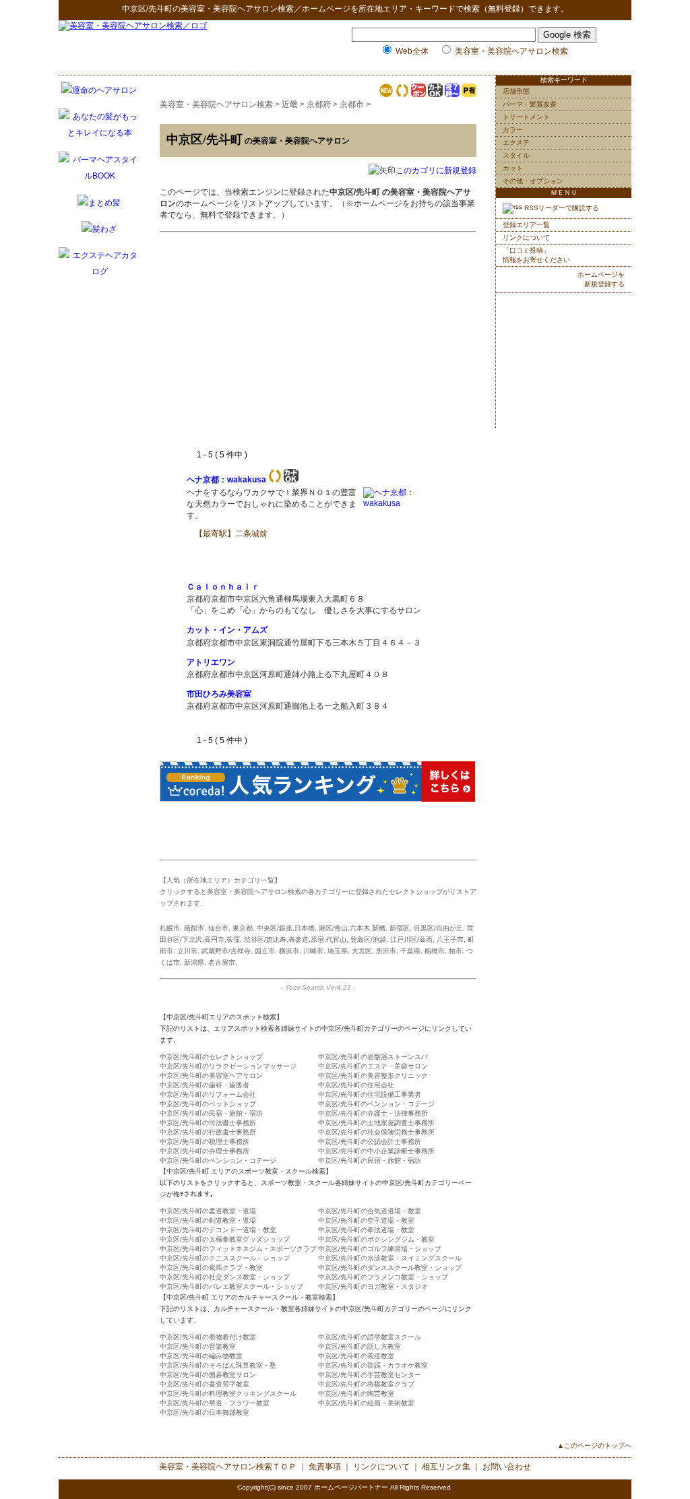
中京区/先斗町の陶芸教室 (356, 1393)
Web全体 (412, 51)
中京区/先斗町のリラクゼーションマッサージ (228, 1066)
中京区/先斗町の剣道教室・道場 (208, 1220)
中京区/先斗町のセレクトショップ (211, 1056)
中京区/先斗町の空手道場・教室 (366, 1220)
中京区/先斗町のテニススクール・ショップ (225, 1258)
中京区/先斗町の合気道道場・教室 (369, 1211)
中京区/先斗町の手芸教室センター (369, 1374)
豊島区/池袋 (368, 939)
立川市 (187, 951)
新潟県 (194, 962)
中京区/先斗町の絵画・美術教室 (366, 1403)
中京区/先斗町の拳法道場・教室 (366, 1230)
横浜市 (289, 951)
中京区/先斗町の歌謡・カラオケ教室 (373, 1365)
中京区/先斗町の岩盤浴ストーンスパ (373, 1056)
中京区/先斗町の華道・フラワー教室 (215, 1403)
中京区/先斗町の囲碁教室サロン (208, 1374)
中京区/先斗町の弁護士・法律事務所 (373, 1113)
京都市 (352, 104)
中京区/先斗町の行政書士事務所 (208, 1132)
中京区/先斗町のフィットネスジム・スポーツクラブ (238, 1248)
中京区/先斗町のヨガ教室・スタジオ (373, 1286)
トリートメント (526, 117)
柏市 (455, 951)
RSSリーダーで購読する (560, 208)
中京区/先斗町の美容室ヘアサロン (211, 1075)
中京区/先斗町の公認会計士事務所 (369, 1141)
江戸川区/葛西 (411, 939)
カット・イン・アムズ (227, 630)
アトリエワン (211, 662)
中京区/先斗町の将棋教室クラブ (366, 1384)
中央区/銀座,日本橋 (286, 928)
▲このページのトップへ (594, 1445)
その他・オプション (533, 181)
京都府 (319, 104)
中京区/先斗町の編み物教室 (201, 1356)
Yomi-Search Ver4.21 (318, 987)
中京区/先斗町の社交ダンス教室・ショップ (225, 1277)
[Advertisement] (300, 348)
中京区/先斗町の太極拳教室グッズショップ (225, 1239)
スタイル (516, 155)
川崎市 (313, 951)
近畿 (290, 104)
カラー (513, 129)
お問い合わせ (506, 1466)
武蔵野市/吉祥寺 (226, 951)
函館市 (194, 928)
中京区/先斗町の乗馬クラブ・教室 (211, 1267)
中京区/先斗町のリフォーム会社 (208, 1094)
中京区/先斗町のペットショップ (208, 1104)
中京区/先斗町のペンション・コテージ (376, 1104)
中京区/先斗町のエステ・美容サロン (373, 1066)
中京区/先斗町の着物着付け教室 (208, 1337)
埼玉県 (337, 951)
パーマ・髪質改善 (530, 104)
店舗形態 (516, 91)
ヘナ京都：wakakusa (226, 479)
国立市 (265, 951)
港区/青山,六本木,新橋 (352, 928)
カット (513, 168)
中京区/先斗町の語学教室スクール (369, 1337)
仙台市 (218, 928)
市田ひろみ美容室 (219, 694)
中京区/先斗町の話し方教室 (359, 1346)
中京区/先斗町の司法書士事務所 (208, 1122)
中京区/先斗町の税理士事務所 (204, 1141)
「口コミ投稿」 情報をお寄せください (536, 255)
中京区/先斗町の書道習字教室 (204, 1384)
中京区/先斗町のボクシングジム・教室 (376, 1239)
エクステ (516, 142)
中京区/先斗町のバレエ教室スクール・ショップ (231, 1286)
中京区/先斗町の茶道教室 (356, 1356)
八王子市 (450, 939)
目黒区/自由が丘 (438, 928)
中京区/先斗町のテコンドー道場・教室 (218, 1230)
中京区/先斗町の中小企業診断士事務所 (376, 1151)
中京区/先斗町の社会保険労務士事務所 (376, 1132)
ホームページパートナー (351, 1487)
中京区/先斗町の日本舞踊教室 (204, 1412)
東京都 (242, 928)
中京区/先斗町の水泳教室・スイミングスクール (390, 1258)
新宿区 (399, 928)
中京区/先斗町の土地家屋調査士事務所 (376, 1122)
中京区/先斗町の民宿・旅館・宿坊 (211, 1113)
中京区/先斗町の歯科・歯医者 (204, 1085)
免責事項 (325, 1466)
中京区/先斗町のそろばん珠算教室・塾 (218, 1365)
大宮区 (362, 951)
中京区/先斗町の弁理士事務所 (204, 1151)
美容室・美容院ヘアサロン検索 (237, 8)
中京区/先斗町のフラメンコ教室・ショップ (383, 1277)
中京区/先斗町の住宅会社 (356, 1085)
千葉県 (410, 951)
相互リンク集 (446, 1466)
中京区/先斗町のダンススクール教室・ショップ (390, 1267)
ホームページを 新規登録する (601, 279)
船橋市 (435, 951)
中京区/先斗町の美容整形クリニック (373, 1075)
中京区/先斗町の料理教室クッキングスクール (228, 1393)
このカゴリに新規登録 (436, 170)
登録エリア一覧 (526, 224)
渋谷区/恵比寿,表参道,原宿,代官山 (295, 939)
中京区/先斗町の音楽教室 (198, 1346)
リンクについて (526, 237)
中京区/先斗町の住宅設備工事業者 (369, 1094)
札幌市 (170, 928)
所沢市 (386, 951)
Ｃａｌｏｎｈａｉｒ (223, 587)
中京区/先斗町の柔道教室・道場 (208, 1211)
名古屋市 (221, 962)
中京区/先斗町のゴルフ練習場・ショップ (379, 1248)
